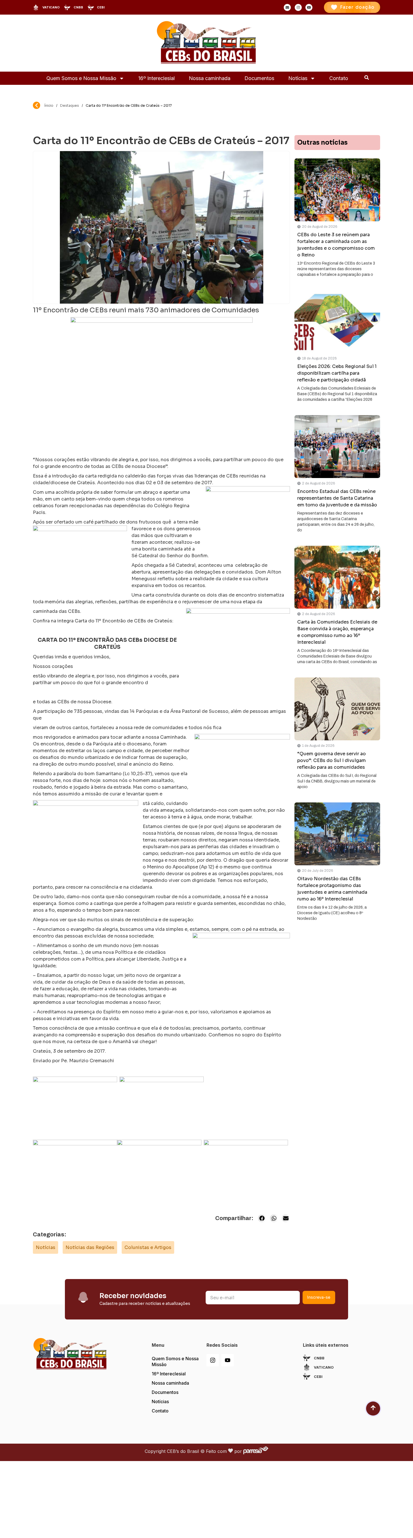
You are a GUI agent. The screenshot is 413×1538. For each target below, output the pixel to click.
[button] (262, 1218)
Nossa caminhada (209, 78)
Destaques (69, 105)
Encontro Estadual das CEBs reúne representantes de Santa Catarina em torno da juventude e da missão (337, 498)
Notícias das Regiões (89, 1247)
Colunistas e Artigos (147, 1247)
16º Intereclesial (156, 78)
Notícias (297, 78)
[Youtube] (227, 1360)
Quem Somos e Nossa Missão (81, 78)
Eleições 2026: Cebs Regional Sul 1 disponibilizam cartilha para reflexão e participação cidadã (336, 373)
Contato (338, 78)
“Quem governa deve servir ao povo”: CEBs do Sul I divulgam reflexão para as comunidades (331, 760)
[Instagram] (212, 1360)
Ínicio (48, 105)
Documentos (259, 78)
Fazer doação (357, 7)
